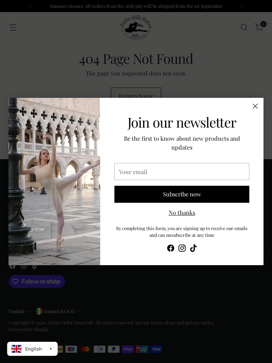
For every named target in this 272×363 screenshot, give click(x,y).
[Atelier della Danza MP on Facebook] (170, 249)
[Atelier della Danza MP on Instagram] (182, 249)
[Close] (255, 106)
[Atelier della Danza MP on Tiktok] (193, 249)
